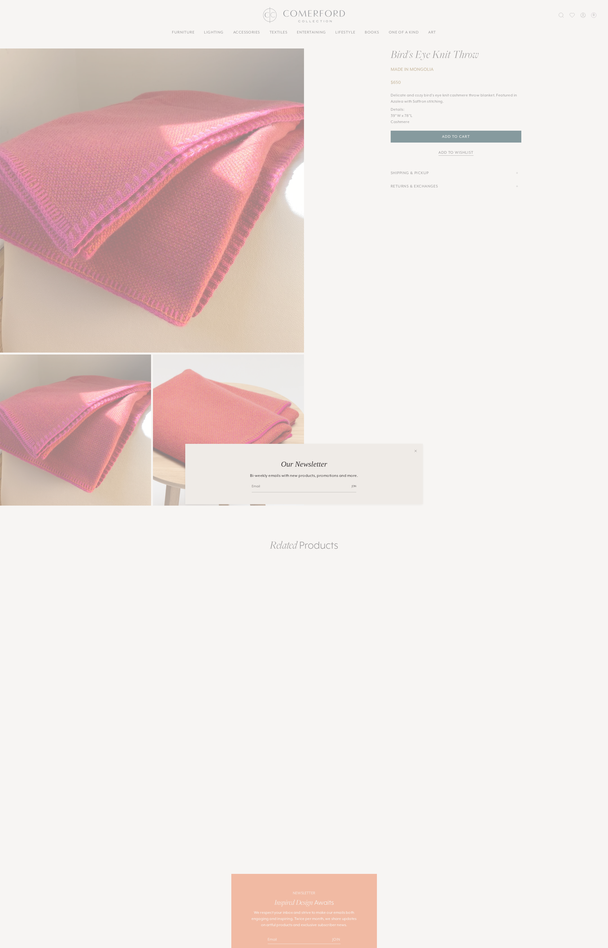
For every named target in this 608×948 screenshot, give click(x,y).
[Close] (415, 451)
